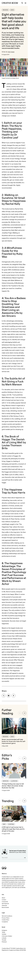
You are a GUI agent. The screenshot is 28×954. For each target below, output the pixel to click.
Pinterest (4, 942)
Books (12, 9)
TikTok (3, 932)
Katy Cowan (11, 52)
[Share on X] (4, 695)
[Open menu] (25, 3)
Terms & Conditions (7, 916)
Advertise (4, 905)
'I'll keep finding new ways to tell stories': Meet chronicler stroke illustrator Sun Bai (13, 786)
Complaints (5, 922)
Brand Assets (5, 907)
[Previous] (20, 713)
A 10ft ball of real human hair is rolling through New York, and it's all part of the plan (13, 829)
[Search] (22, 3)
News (4, 824)
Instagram (4, 930)
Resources (5, 9)
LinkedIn (4, 938)
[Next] (24, 713)
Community (5, 901)
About (3, 898)
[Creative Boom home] (10, 3)
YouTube (4, 934)
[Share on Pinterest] (8, 695)
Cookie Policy (5, 920)
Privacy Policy (5, 918)
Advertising (11, 824)
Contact (4, 899)
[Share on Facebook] (13, 695)
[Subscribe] (24, 857)
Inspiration (5, 781)
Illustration (14, 781)
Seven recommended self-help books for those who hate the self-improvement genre (14, 741)
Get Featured (5, 903)
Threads (4, 940)
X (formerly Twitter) (7, 936)
